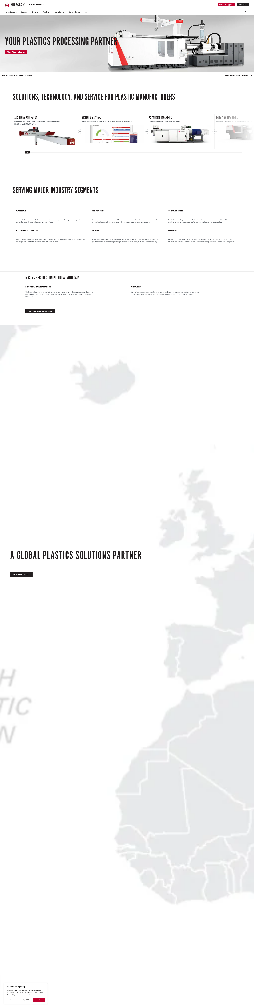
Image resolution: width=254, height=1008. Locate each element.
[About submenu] (89, 12)
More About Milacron (16, 52)
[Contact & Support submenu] (233, 4)
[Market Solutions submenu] (17, 12)
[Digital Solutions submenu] (80, 12)
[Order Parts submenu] (247, 4)
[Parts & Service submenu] (64, 12)
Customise (13, 1000)
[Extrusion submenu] (39, 12)
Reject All (26, 1000)
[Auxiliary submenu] (49, 12)
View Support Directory (21, 574)
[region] (26, 993)
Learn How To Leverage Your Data (40, 311)
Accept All (39, 1000)
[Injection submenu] (27, 12)
